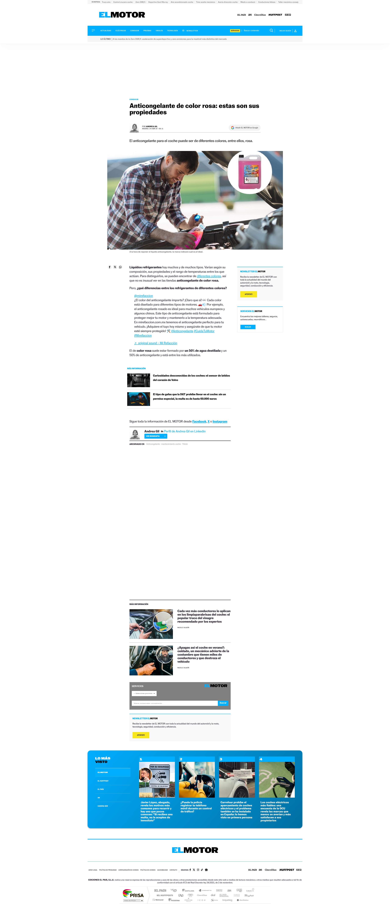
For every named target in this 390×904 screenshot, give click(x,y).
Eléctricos (120, 31)
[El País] (241, 15)
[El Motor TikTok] (202, 870)
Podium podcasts (188, 900)
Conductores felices (267, 2)
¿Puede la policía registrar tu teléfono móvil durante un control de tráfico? (196, 807)
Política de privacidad (108, 870)
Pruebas (147, 31)
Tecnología (172, 31)
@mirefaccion (143, 296)
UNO (181, 895)
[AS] (250, 15)
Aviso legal (93, 870)
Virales (159, 31)
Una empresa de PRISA (133, 893)
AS (99, 798)
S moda (214, 900)
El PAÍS (160, 891)
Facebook (199, 421)
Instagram (220, 421)
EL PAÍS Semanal (224, 895)
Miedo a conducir (248, 2)
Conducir (134, 31)
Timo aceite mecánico (206, 2)
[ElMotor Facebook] (190, 870)
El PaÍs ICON (201, 900)
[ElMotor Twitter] (194, 870)
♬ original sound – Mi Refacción (155, 343)
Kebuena (246, 895)
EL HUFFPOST (103, 781)
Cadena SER (218, 891)
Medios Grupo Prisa (133, 900)
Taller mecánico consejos (289, 2)
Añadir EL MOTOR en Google (246, 128)
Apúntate (141, 735)
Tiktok (185, 444)
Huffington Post (164, 895)
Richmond (158, 900)
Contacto (173, 870)
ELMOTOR (103, 772)
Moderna (173, 900)
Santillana (189, 891)
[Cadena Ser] (288, 15)
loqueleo (227, 900)
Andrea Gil (152, 126)
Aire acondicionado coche (182, 2)
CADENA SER (103, 806)
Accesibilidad (162, 870)
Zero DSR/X (140, 2)
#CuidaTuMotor (204, 331)
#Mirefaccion (143, 335)
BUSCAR (248, 327)
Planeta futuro (235, 895)
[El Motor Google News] (206, 870)
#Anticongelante (182, 331)
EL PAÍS (101, 789)
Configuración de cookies (128, 870)
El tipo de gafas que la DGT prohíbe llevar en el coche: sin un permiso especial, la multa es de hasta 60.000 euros (189, 396)
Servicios (235, 31)
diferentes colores (209, 276)
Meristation (242, 900)
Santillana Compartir (205, 891)
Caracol (249, 891)
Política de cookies (148, 870)
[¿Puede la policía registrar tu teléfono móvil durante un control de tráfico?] (197, 796)
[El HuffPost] (275, 15)
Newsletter (192, 31)
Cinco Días (201, 895)
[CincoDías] (260, 15)
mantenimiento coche (171, 444)
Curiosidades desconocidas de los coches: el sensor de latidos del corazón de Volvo (191, 378)
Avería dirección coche (228, 2)
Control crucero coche (123, 2)
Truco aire (106, 2)
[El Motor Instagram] (198, 870)
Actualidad (105, 31)
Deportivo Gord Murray (158, 2)
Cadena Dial (213, 895)
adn (238, 891)
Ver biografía (153, 436)
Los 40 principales (175, 891)
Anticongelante (153, 444)
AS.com (228, 891)
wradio (190, 895)
